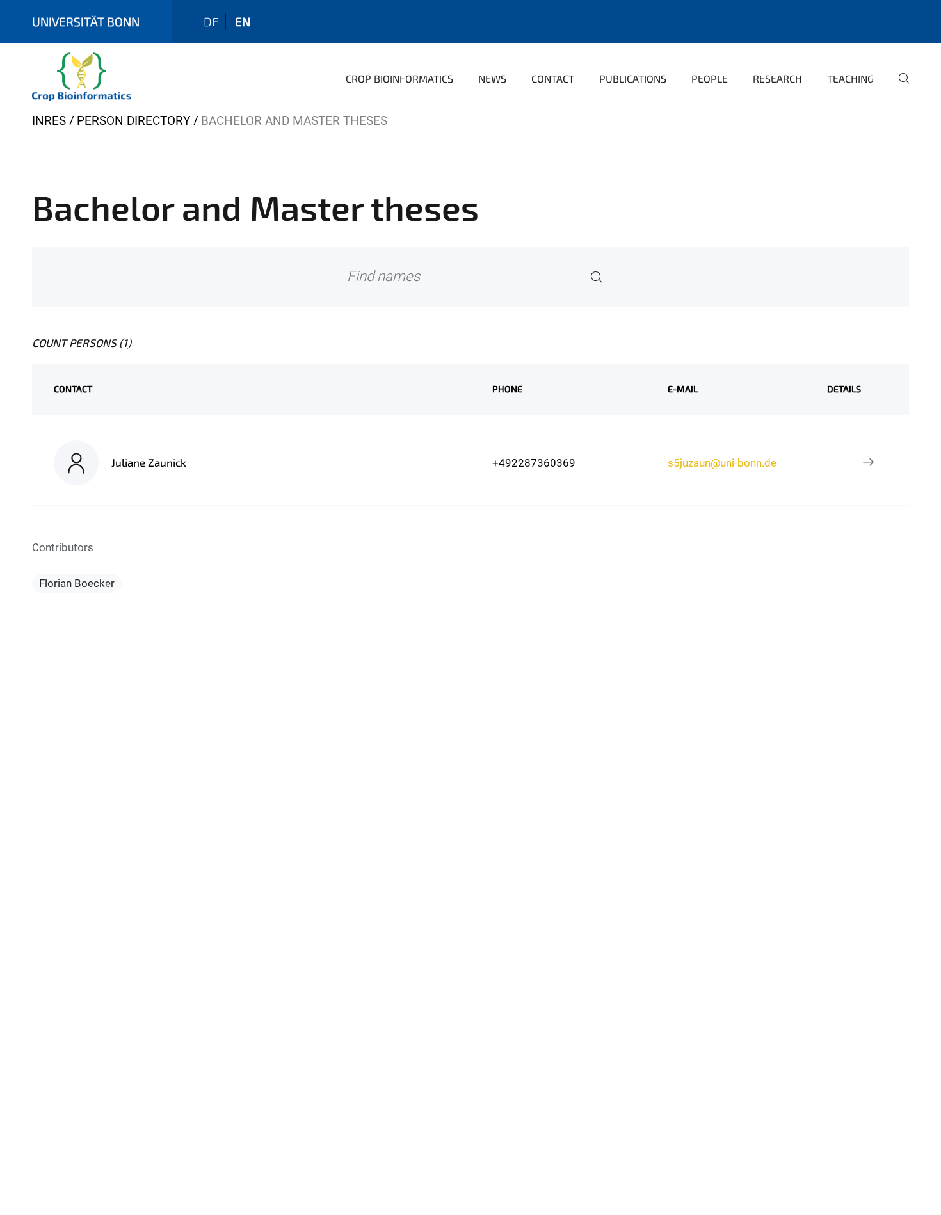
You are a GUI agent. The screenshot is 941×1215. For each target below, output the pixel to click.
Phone (507, 388)
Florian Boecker (77, 583)
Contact (552, 78)
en (242, 21)
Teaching (850, 78)
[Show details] (869, 462)
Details (844, 388)
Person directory (133, 120)
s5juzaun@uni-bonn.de (722, 462)
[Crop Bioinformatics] (81, 76)
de (211, 21)
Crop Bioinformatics (399, 78)
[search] (899, 87)
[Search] (596, 277)
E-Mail (683, 388)
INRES (49, 120)
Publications (632, 78)
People (709, 78)
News (492, 78)
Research (777, 78)
